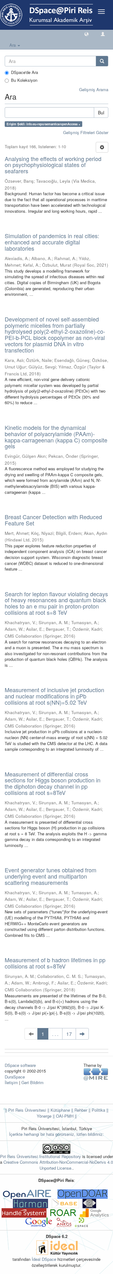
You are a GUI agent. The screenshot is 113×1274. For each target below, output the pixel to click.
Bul (101, 112)
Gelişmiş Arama (93, 89)
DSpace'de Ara (24, 72)
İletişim (11, 1082)
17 (69, 1033)
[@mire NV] (95, 1074)
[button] (86, 34)
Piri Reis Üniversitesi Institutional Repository (40, 1156)
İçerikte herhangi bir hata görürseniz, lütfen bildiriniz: (56, 1134)
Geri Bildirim (32, 1082)
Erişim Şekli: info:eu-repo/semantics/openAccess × (43, 124)
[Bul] (102, 61)
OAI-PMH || (66, 1116)
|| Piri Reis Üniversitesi (25, 1110)
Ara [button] (13, 45)
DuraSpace (15, 1077)
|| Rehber (78, 1110)
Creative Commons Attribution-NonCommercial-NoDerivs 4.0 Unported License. (58, 1165)
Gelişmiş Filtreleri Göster (85, 132)
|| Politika (96, 1110)
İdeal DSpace (44, 1259)
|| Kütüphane (58, 1110)
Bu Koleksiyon (24, 80)
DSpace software (20, 1065)
